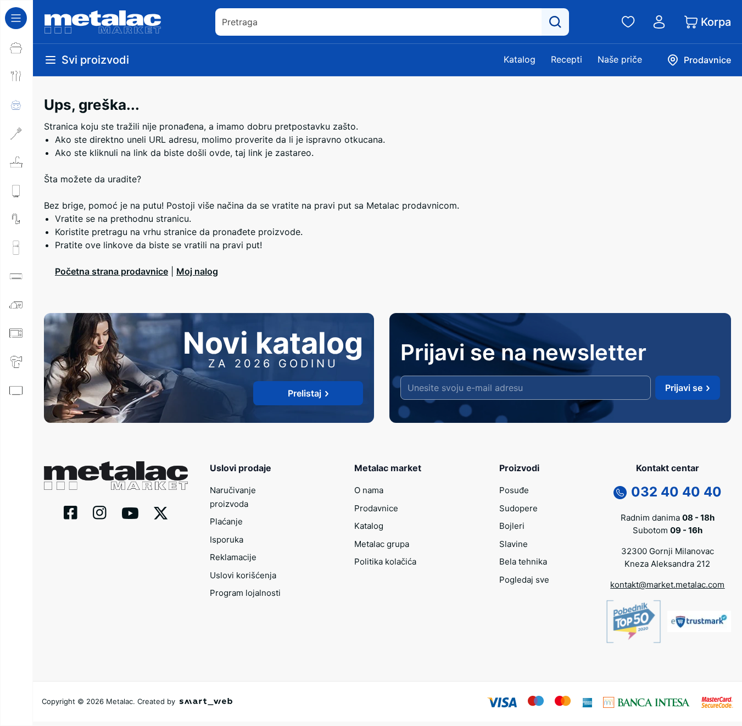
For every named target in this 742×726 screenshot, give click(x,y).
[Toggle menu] (16, 18)
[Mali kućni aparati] (16, 305)
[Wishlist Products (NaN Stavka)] (628, 22)
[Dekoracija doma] (16, 476)
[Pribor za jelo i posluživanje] (16, 76)
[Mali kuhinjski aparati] (16, 333)
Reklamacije (233, 557)
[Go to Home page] (103, 21)
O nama (368, 490)
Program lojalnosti (245, 593)
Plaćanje (226, 521)
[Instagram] (100, 511)
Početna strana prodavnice (111, 271)
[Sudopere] (16, 162)
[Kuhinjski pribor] (16, 133)
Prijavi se (683, 387)
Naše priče (620, 59)
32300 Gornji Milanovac (667, 551)
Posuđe (514, 490)
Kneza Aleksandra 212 (667, 564)
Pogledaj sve (524, 579)
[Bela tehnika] (16, 247)
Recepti (566, 59)
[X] (161, 512)
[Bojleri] (16, 190)
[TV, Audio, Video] (16, 390)
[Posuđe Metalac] (16, 48)
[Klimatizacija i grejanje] (16, 276)
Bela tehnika (523, 561)
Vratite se (75, 218)
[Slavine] (16, 219)
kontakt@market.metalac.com (667, 584)
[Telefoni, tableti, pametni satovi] (16, 419)
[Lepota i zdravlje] (16, 362)
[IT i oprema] (16, 447)
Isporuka (226, 539)
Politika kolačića (385, 561)
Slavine (513, 544)
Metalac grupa (381, 544)
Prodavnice (376, 508)
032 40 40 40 (676, 492)
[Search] (555, 22)
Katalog (519, 59)
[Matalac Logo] (116, 474)
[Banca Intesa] (646, 701)
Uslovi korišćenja (243, 575)
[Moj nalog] (659, 22)
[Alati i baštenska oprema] (16, 504)
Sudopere (518, 508)
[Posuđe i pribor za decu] (16, 105)
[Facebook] (70, 511)
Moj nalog (197, 271)
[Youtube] (130, 512)
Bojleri (512, 526)
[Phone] (620, 491)
